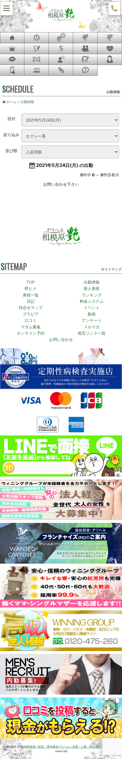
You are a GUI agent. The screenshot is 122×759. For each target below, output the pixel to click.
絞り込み (11, 134)
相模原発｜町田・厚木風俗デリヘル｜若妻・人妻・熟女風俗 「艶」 (65, 746)
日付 (11, 118)
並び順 (11, 150)
